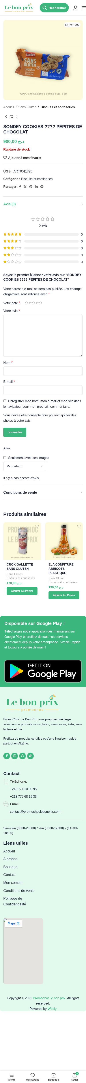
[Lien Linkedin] (36, 187)
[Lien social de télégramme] (42, 187)
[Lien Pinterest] (31, 187)
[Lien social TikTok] (30, 756)
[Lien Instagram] (14, 756)
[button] (22, 591)
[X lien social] (25, 187)
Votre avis (11, 311)
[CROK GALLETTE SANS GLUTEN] (22, 541)
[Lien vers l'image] (43, 671)
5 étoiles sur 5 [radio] (40, 303)
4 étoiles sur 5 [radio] (37, 303)
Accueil (8, 107)
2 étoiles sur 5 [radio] (30, 303)
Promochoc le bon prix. (49, 998)
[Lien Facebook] (20, 187)
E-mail (9, 382)
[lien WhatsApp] (22, 756)
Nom (8, 362)
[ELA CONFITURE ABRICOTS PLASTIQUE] (64, 541)
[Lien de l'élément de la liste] (23, 851)
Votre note (11, 303)
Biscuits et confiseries (58, 107)
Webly (52, 1009)
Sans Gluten (27, 107)
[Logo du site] (19, 7)
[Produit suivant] (16, 116)
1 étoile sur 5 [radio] (26, 303)
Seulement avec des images (28, 458)
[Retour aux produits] (11, 116)
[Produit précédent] (6, 116)
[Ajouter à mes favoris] (37, 526)
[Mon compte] (75, 7)
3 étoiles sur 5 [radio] (33, 303)
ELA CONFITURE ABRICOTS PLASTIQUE (61, 569)
